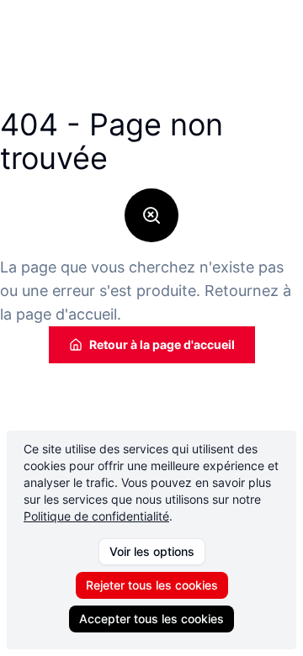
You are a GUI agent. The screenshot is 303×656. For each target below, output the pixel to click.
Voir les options (151, 551)
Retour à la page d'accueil (162, 344)
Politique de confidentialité (96, 516)
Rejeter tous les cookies (152, 585)
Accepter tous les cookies (151, 618)
